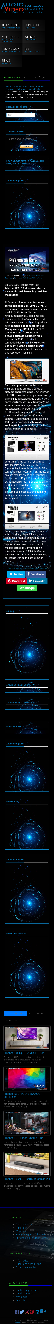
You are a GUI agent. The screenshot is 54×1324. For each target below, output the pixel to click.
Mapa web (21, 1231)
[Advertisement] (27, 206)
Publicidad (21, 1228)
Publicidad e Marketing (28, 1264)
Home (8, 86)
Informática (22, 1260)
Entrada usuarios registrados (32, 1238)
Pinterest (18, 581)
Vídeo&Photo (34, 89)
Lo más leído (11, 1020)
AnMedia (17, 1322)
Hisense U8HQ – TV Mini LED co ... (26, 1052)
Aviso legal (22, 1297)
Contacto (20, 1300)
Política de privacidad (27, 1290)
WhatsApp (27, 588)
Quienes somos (24, 1224)
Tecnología (39, 86)
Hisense (17, 86)
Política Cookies (24, 1293)
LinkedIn (38, 581)
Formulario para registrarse (31, 1234)
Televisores (11, 89)
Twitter (18, 574)
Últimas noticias (36, 1013)
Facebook (37, 574)
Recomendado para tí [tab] (15, 1013)
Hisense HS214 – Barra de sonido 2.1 (27, 1178)
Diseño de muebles (26, 1267)
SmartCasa (28, 86)
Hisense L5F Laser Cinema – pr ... (25, 1137)
